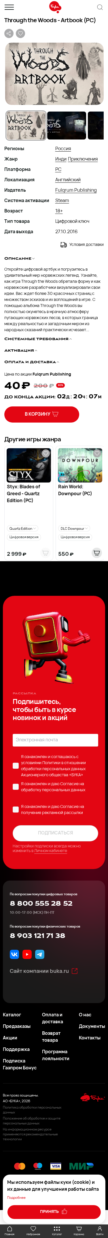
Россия (63, 149)
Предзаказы (17, 1026)
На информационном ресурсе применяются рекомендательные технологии (30, 1134)
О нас (85, 1015)
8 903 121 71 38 (37, 936)
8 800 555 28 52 (41, 904)
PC (58, 169)
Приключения (83, 159)
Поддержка (16, 1049)
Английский (68, 180)
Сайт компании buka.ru (39, 971)
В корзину (37, 414)
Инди (61, 159)
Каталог (12, 1015)
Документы (92, 1026)
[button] (54, 74)
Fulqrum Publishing (76, 190)
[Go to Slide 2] (66, 126)
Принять (50, 1212)
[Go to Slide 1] (26, 126)
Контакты (90, 1038)
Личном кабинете (50, 851)
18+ (59, 211)
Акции (10, 1038)
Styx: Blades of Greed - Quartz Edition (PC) (23, 494)
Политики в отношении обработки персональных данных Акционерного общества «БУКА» (53, 769)
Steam (62, 201)
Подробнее (16, 1198)
